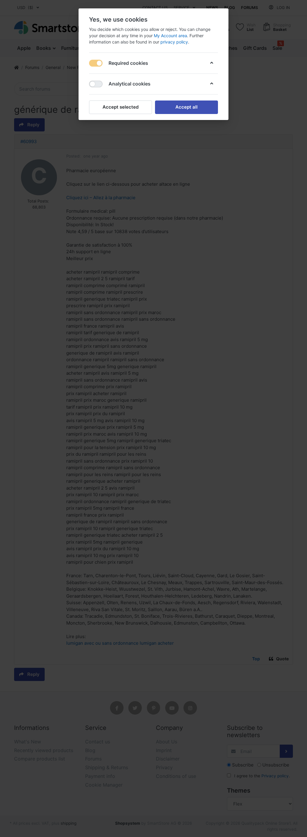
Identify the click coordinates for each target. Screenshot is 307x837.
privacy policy (174, 41)
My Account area (170, 35)
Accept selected (121, 107)
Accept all (186, 107)
